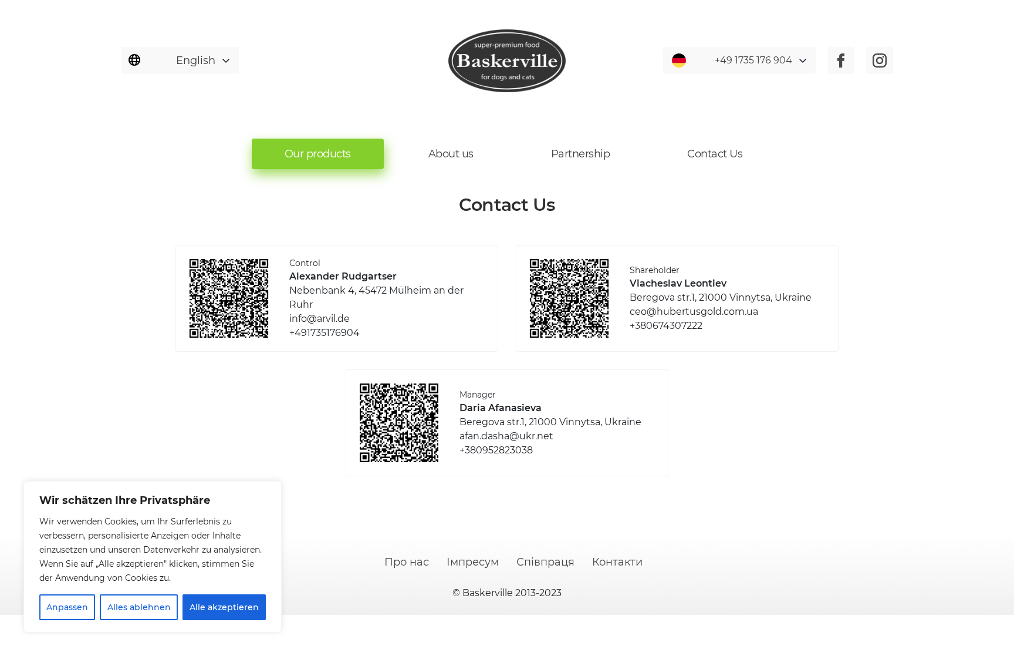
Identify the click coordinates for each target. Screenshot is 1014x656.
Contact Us (714, 153)
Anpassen (67, 607)
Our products (318, 153)
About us (451, 153)
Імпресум (473, 562)
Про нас (406, 562)
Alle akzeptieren (224, 607)
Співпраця (545, 562)
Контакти (617, 562)
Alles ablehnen (139, 607)
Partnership (580, 153)
